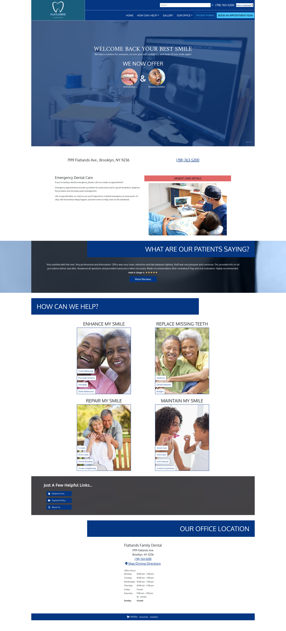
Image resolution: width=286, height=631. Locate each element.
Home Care (162, 448)
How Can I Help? (147, 15)
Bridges (160, 391)
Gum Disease (162, 461)
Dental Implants (164, 384)
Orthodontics (129, 86)
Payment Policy (58, 500)
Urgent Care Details (187, 178)
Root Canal (83, 454)
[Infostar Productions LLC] (132, 616)
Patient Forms (205, 15)
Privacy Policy (143, 617)
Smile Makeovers (86, 391)
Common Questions (166, 468)
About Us (55, 507)
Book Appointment (235, 15)
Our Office (183, 15)
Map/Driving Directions (144, 563)
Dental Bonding (85, 461)
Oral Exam (161, 454)
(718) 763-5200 (224, 5)
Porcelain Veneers (86, 378)
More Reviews (143, 279)
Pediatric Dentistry (156, 86)
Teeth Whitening (85, 371)
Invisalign (82, 384)
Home (129, 15)
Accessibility (154, 617)
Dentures (161, 378)
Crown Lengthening (87, 468)
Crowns (81, 448)
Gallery (168, 15)
